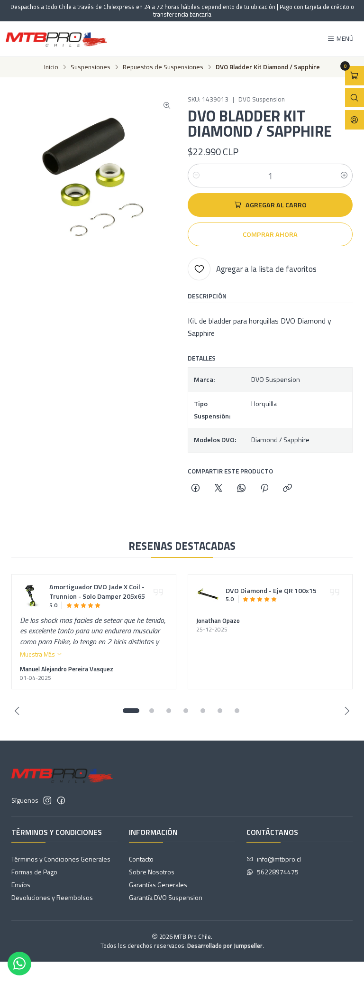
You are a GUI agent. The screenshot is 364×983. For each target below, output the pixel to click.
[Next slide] (345, 710)
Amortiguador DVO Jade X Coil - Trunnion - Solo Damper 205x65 (97, 592)
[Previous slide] (18, 710)
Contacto (141, 859)
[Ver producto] (32, 596)
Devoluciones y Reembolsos (52, 897)
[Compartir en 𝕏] (218, 488)
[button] (130, 710)
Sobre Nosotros (151, 872)
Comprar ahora (270, 234)
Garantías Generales (158, 885)
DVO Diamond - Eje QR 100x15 (271, 591)
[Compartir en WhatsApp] (241, 488)
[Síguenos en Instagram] (47, 800)
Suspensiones (90, 67)
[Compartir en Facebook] (195, 488)
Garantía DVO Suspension (165, 897)
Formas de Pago (34, 872)
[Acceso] (354, 120)
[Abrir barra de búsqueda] (354, 98)
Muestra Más (38, 654)
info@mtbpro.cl (279, 859)
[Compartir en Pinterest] (264, 488)
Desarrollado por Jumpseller (225, 945)
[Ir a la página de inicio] (56, 39)
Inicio (51, 67)
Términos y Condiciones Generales (60, 859)
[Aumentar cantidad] (344, 175)
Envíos (20, 885)
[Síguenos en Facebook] (61, 800)
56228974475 (278, 872)
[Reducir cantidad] (196, 175)
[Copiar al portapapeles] (287, 488)
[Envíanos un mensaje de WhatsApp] (19, 963)
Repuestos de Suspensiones (163, 67)
